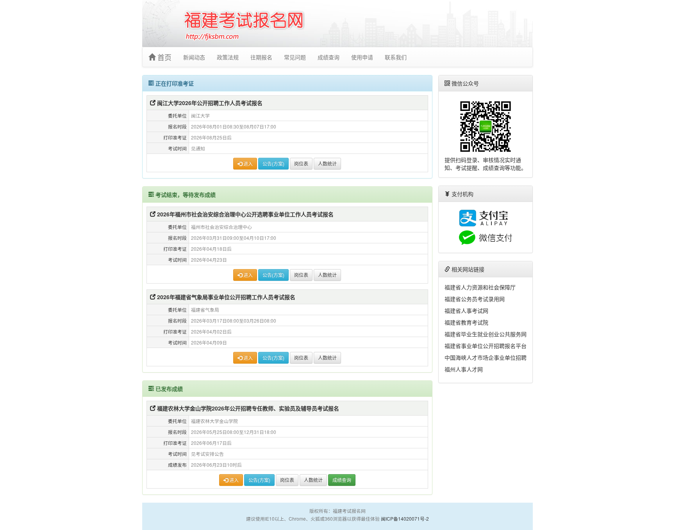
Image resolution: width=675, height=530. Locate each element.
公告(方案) (273, 163)
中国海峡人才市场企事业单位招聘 (486, 357)
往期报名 (261, 57)
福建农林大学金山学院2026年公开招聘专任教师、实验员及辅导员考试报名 (247, 408)
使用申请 (362, 57)
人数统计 (327, 163)
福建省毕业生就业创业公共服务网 (486, 334)
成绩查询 (328, 57)
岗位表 (301, 163)
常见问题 (295, 57)
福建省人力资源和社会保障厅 (480, 287)
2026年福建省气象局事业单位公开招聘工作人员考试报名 (225, 297)
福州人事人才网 (464, 369)
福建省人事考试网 (466, 310)
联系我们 (396, 57)
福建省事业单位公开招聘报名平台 (486, 346)
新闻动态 (194, 57)
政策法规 (228, 57)
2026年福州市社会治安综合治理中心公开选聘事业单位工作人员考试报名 (244, 214)
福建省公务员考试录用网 (475, 299)
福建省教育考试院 (466, 322)
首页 (163, 57)
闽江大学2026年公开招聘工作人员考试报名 (208, 103)
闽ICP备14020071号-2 (405, 518)
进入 (247, 163)
